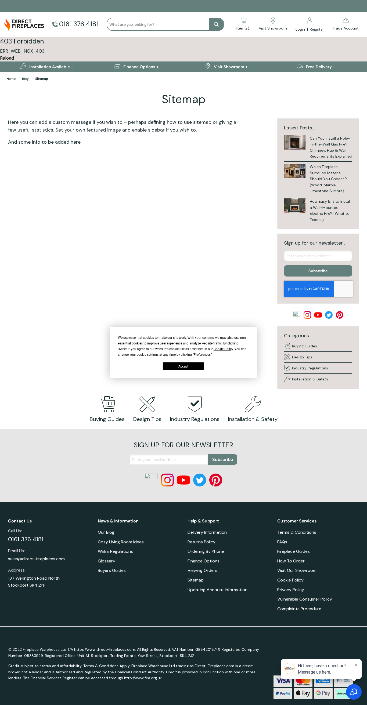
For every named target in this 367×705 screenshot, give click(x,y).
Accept (183, 366)
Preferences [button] (202, 355)
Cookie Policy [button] (223, 349)
